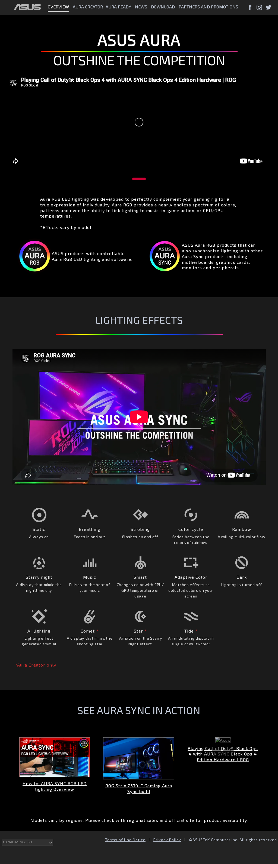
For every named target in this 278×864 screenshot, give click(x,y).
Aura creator (88, 6)
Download (163, 6)
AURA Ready (118, 6)
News (141, 6)
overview (58, 6)
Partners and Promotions (208, 6)
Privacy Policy (167, 839)
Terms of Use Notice (125, 839)
